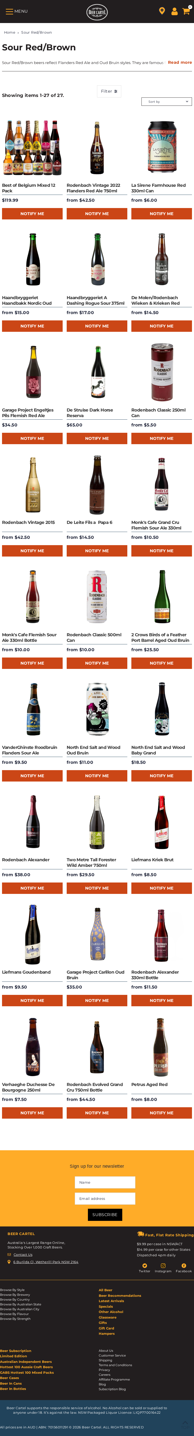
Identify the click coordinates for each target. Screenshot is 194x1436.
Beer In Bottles (13, 1389)
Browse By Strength (15, 1319)
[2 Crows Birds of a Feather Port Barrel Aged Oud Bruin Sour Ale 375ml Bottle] (161, 597)
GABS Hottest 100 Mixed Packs (27, 1372)
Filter (106, 91)
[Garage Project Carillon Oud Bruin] (97, 934)
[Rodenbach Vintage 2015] (32, 485)
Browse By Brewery (15, 1295)
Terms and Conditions (115, 1365)
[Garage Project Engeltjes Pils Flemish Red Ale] (32, 372)
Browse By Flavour (14, 1314)
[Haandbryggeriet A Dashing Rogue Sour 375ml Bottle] (97, 260)
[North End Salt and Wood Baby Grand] (161, 709)
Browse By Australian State (20, 1304)
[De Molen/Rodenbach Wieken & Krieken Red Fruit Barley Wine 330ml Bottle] (161, 260)
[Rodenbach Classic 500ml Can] (97, 597)
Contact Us (23, 1255)
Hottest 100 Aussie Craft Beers (26, 1367)
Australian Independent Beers (26, 1362)
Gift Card (106, 1328)
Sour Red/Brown (36, 32)
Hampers (107, 1333)
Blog (102, 1384)
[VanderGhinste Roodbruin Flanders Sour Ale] (32, 709)
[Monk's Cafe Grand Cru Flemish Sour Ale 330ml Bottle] (161, 485)
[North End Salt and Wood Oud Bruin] (97, 709)
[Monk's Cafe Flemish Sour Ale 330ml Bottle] (32, 597)
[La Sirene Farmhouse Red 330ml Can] (161, 147)
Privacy (104, 1370)
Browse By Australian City (19, 1309)
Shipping (105, 1360)
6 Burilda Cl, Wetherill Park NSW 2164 (46, 1262)
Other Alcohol (111, 1312)
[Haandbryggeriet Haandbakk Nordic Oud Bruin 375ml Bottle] (32, 260)
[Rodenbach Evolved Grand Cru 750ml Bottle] (97, 1047)
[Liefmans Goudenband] (32, 934)
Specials (106, 1306)
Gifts (103, 1323)
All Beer (105, 1290)
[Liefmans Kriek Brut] (161, 822)
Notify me (32, 213)
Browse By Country (15, 1299)
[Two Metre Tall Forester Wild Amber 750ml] (97, 822)
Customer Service (112, 1355)
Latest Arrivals (111, 1301)
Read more (180, 62)
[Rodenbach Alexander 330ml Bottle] (161, 934)
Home (9, 32)
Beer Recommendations (120, 1296)
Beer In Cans (11, 1383)
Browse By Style (12, 1290)
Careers (104, 1375)
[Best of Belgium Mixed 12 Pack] (32, 147)
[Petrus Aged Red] (161, 1047)
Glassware (107, 1317)
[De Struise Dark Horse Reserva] (97, 372)
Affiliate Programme (114, 1379)
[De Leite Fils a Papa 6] (97, 485)
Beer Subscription (15, 1351)
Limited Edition (13, 1356)
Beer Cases (9, 1378)
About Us (106, 1350)
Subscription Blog (112, 1389)
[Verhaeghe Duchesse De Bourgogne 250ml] (32, 1047)
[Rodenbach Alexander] (32, 822)
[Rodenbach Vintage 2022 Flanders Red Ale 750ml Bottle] (97, 147)
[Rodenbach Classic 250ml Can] (161, 372)
